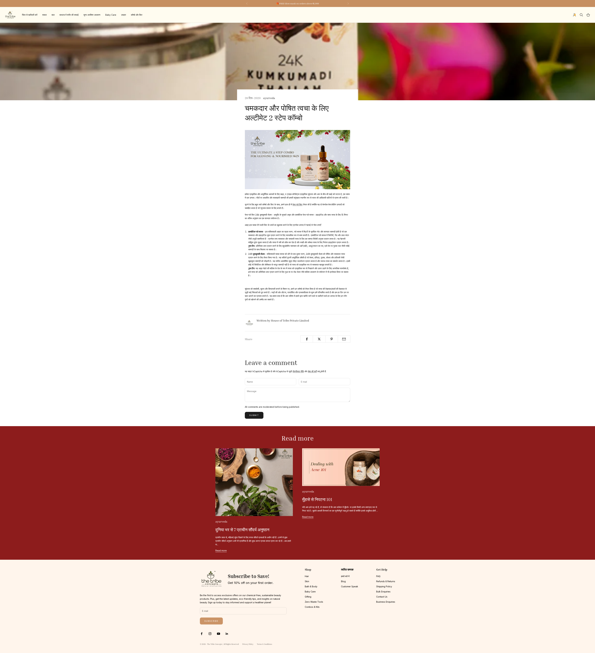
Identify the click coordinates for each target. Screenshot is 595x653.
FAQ (378, 576)
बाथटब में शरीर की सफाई (69, 15)
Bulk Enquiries (383, 591)
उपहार (123, 15)
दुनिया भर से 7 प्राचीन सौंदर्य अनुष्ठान (242, 529)
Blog (343, 581)
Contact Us (381, 596)
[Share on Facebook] (307, 339)
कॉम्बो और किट (136, 15)
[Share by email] (344, 339)
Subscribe (211, 621)
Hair (307, 576)
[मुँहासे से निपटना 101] (341, 467)
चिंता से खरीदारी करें (29, 15)
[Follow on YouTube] (218, 633)
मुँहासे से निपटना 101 (317, 499)
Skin (307, 581)
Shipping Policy (384, 586)
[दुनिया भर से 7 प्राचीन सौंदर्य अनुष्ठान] (254, 482)
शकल (44, 15)
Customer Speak (349, 586)
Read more (221, 550)
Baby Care (110, 15)
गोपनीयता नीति (298, 371)
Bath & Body (311, 586)
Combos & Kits (312, 607)
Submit (254, 415)
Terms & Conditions (264, 644)
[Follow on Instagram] (210, 633)
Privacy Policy (247, 644)
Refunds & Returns (385, 581)
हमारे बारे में (345, 576)
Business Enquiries (385, 601)
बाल (53, 15)
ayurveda (269, 98)
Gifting (308, 596)
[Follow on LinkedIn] (227, 633)
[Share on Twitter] (319, 339)
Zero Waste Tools (314, 601)
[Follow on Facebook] (201, 633)
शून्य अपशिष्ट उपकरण (92, 15)
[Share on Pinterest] (332, 339)
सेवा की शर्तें (312, 371)
